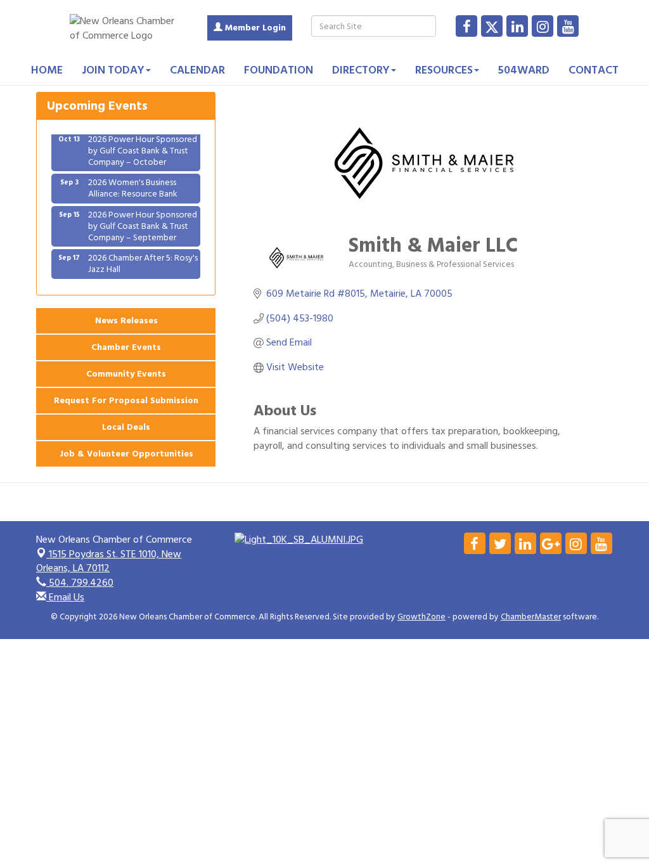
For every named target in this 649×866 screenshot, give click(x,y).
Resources (444, 70)
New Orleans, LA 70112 (108, 561)
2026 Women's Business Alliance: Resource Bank (132, 182)
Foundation (278, 70)
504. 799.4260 (79, 582)
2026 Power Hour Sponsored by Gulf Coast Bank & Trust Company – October (142, 145)
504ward (523, 70)
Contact (594, 70)
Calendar (197, 70)
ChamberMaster (531, 617)
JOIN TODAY (113, 70)
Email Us (65, 597)
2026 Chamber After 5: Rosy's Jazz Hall (143, 258)
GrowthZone (421, 617)
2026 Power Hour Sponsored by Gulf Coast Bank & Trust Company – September (142, 220)
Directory (361, 70)
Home (47, 70)
